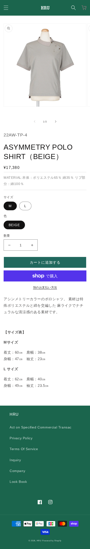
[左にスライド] (34, 121)
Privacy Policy (21, 438)
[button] (6, 7)
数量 (7, 235)
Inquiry (15, 460)
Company (17, 471)
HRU (39, 540)
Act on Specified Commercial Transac (41, 427)
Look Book (18, 482)
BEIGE (14, 225)
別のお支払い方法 (45, 287)
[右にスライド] (55, 121)
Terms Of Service (24, 449)
